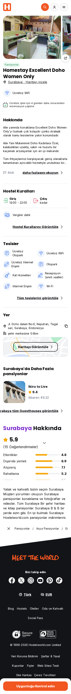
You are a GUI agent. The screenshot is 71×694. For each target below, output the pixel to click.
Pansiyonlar (12, 64)
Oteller (34, 608)
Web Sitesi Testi (48, 665)
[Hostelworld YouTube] (40, 580)
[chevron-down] (44, 443)
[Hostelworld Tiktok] (59, 580)
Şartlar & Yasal (50, 656)
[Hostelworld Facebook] (12, 580)
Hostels (22, 608)
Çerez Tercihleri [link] (45, 675)
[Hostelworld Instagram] (31, 580)
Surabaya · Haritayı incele (27, 82)
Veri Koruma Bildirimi (24, 656)
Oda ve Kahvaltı (52, 608)
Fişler (30, 665)
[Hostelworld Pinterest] (50, 580)
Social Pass (35, 618)
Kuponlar (18, 665)
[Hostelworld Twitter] (21, 580)
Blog (11, 608)
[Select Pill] (45, 7)
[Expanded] (8, 528)
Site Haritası (24, 675)
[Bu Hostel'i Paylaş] (65, 58)
